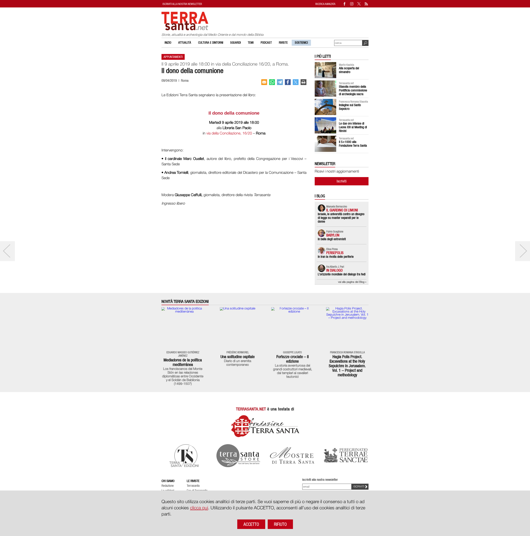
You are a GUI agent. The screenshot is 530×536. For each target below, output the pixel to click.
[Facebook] (345, 4)
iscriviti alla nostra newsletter (182, 4)
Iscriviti (342, 181)
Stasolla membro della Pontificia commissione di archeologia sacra (353, 90)
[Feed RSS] (366, 4)
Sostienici (301, 42)
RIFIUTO (280, 524)
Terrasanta (193, 486)
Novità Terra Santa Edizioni (185, 301)
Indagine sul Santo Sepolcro (350, 107)
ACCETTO (251, 524)
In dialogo (334, 270)
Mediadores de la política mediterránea (183, 362)
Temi (251, 42)
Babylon (332, 235)
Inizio (168, 42)
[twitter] (296, 82)
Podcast (266, 42)
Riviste (283, 42)
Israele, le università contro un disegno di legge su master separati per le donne (341, 217)
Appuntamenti (173, 57)
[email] (264, 82)
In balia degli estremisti (332, 239)
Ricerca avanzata (325, 4)
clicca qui (199, 508)
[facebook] (288, 82)
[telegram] (280, 82)
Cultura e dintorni (210, 42)
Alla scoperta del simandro (349, 70)
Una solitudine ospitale (237, 356)
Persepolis (334, 253)
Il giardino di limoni (342, 210)
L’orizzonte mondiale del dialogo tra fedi (341, 274)
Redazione (167, 486)
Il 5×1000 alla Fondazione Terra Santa (353, 143)
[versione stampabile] (303, 82)
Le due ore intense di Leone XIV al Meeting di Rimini (353, 127)
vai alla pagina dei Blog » (352, 282)
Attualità (184, 42)
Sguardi (235, 42)
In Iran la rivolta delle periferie (336, 257)
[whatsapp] (272, 82)
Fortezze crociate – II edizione (292, 359)
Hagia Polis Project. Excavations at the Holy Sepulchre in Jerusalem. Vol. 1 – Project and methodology (347, 365)
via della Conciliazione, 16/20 (229, 133)
